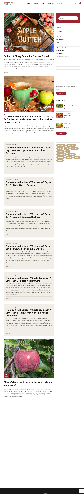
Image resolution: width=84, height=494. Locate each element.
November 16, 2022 (10, 211)
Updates (59, 59)
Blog (16, 243)
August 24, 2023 (67, 113)
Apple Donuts (71, 145)
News (58, 45)
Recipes (59, 53)
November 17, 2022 (10, 179)
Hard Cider (60, 157)
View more (61, 133)
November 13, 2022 (10, 307)
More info (61, 93)
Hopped (69, 157)
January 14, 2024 (67, 104)
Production (60, 50)
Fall (68, 151)
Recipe (76, 157)
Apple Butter (61, 145)
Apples (5, 53)
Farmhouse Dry (61, 154)
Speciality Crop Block (62, 56)
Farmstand (71, 154)
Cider (58, 36)
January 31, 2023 (67, 123)
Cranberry (74, 148)
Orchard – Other (61, 47)
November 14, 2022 (10, 275)
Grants (59, 42)
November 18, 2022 (10, 144)
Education (59, 39)
